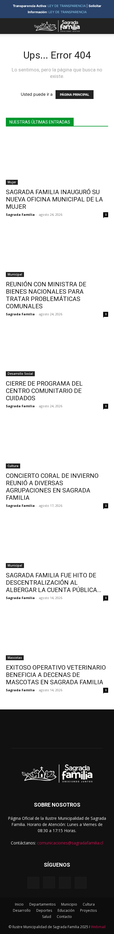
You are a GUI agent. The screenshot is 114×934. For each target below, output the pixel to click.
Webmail (98, 926)
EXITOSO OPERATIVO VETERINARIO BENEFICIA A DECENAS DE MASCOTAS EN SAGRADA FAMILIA (56, 675)
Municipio (69, 904)
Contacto (64, 916)
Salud (46, 916)
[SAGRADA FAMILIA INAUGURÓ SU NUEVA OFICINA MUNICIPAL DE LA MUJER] (57, 159)
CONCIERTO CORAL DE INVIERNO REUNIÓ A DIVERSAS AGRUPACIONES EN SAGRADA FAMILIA (52, 486)
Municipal (15, 274)
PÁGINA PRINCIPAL (74, 95)
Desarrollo (22, 910)
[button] (10, 26)
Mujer (12, 182)
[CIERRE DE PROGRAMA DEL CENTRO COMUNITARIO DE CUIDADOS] (57, 351)
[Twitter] (65, 883)
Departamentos (42, 904)
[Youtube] (81, 883)
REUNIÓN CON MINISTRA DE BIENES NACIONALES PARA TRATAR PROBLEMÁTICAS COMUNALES (46, 295)
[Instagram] (49, 882)
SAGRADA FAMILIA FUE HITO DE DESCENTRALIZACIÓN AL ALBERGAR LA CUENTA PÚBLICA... (53, 582)
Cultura (13, 466)
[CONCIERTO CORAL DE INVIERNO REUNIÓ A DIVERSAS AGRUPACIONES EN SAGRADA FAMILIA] (57, 443)
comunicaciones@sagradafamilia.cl (70, 843)
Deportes (44, 910)
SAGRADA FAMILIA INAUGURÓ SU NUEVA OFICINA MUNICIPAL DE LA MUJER (54, 199)
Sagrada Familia (20, 214)
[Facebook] (33, 883)
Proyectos (88, 910)
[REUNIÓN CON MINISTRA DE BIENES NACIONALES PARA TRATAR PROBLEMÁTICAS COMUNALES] (57, 251)
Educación (66, 910)
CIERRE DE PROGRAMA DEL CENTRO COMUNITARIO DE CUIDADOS (45, 391)
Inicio (19, 904)
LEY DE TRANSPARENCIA (67, 6)
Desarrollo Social (20, 374)
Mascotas (15, 658)
